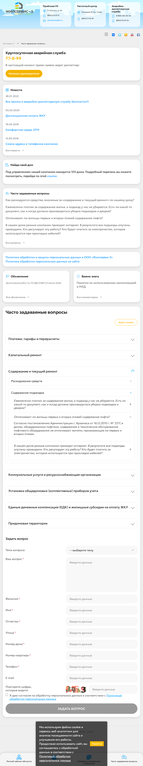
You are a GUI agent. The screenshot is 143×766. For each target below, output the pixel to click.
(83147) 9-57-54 (122, 20)
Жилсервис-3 (8, 43)
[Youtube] (132, 34)
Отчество (13, 621)
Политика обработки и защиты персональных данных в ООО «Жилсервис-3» (59, 257)
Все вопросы (13, 242)
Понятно (97, 743)
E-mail (10, 678)
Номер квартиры (18, 655)
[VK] (113, 34)
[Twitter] (119, 34)
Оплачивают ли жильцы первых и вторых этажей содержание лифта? (54, 218)
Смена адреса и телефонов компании (32, 144)
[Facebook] (138, 34)
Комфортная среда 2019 (22, 129)
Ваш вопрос (15, 559)
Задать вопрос (126, 322)
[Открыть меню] (106, 34)
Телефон (12, 666)
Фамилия (13, 598)
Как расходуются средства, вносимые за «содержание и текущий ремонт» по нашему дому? (70, 200)
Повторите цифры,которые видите (19, 688)
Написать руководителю (24, 73)
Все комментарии (87, 297)
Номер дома (15, 644)
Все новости (13, 150)
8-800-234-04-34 (123, 16)
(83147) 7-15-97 (88, 18)
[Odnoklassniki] (126, 34)
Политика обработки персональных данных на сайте (43, 261)
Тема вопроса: (15, 550)
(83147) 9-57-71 (53, 15)
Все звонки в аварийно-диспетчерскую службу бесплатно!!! (47, 101)
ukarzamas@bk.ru (54, 20)
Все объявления (15, 297)
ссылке (52, 176)
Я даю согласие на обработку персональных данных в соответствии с (66, 697)
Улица (11, 632)
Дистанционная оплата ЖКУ (25, 115)
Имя (9, 610)
